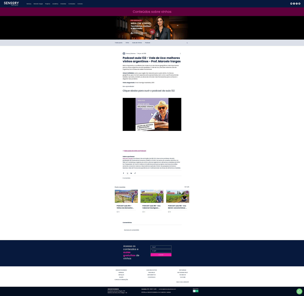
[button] (187, 42)
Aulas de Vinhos (137, 43)
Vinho (127, 43)
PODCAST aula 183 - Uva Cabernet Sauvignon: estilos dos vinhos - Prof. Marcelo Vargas (151, 207)
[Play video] (152, 114)
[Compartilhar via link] (135, 173)
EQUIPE (121, 277)
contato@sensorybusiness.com (167, 289)
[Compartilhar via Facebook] (123, 173)
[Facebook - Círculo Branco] (297, 4)
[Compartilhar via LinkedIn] (131, 173)
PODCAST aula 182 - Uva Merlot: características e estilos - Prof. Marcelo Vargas (177, 207)
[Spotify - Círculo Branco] (299, 4)
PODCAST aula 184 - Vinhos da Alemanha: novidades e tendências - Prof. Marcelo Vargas (126, 207)
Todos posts (118, 43)
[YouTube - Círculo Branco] (291, 4)
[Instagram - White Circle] (294, 4)
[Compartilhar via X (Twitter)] (127, 173)
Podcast (147, 43)
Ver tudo (186, 187)
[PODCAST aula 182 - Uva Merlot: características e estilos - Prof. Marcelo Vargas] (177, 196)
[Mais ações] (180, 53)
